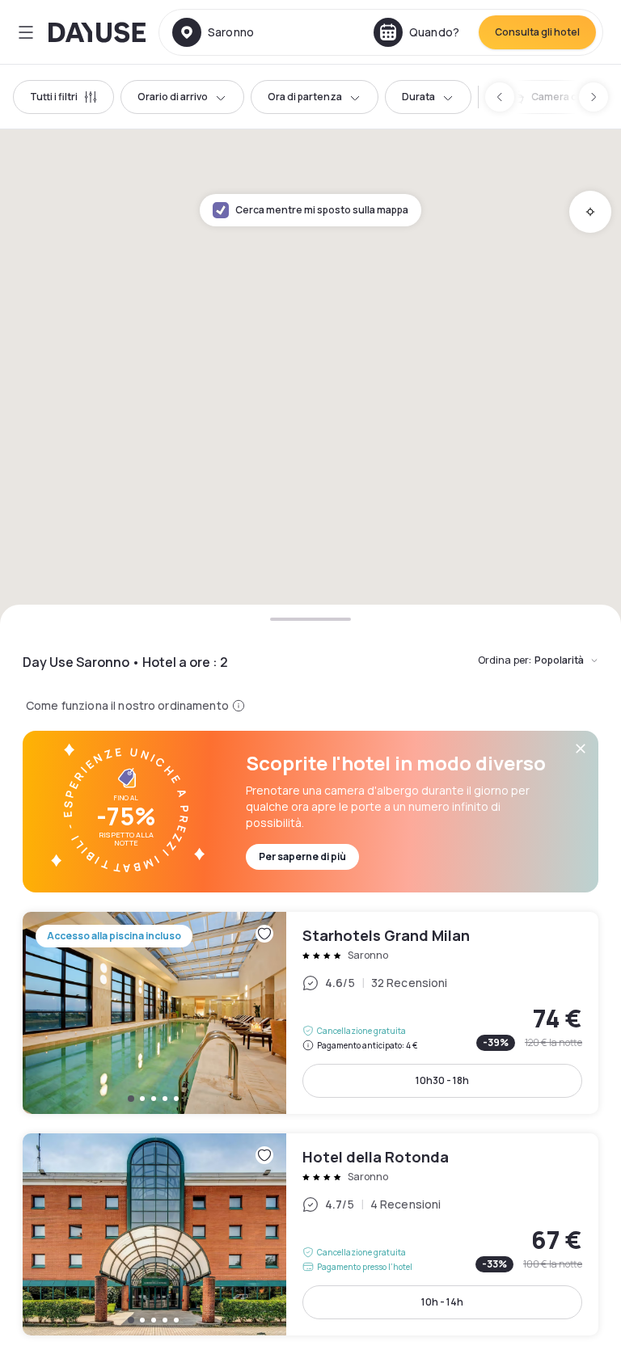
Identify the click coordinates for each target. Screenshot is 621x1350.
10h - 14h (442, 1302)
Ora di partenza (305, 96)
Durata (418, 96)
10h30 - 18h (442, 1080)
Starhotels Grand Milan (310, 1013)
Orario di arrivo (172, 96)
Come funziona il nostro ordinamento (127, 705)
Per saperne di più (302, 856)
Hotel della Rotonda (310, 1234)
